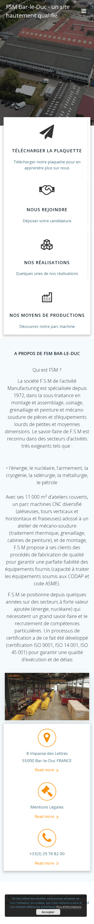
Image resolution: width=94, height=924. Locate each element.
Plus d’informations (68, 907)
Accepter (48, 912)
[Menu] (84, 11)
